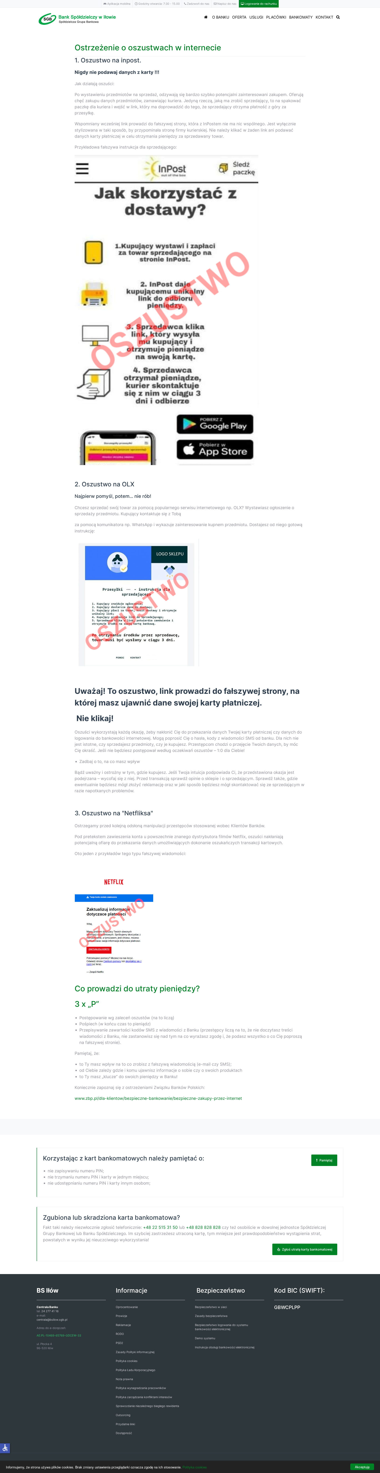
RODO (120, 1333)
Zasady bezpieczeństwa (211, 1316)
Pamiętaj (325, 1160)
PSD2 (119, 1343)
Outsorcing (123, 1415)
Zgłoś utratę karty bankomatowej (307, 1249)
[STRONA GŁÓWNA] (206, 17)
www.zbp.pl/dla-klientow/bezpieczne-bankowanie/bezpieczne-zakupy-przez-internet (158, 1098)
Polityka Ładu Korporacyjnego (135, 1370)
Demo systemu (205, 1338)
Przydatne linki (125, 1424)
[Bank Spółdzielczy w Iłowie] (78, 18)
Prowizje (121, 1316)
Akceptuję (362, 1466)
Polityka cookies (194, 1467)
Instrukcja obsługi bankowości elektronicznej (224, 1347)
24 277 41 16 (50, 1311)
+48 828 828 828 (203, 1227)
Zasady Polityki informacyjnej (135, 1352)
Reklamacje (123, 1325)
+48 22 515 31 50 (160, 1227)
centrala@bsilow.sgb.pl (52, 1319)
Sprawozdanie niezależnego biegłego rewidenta (147, 1406)
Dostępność (124, 1433)
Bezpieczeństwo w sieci (211, 1307)
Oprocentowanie (127, 1307)
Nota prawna (124, 1379)
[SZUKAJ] (338, 17)
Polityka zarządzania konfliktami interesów (144, 1397)
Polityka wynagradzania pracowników (141, 1388)
